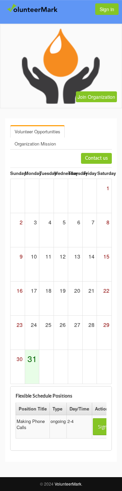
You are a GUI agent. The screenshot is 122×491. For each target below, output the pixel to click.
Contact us (96, 158)
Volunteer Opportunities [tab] (37, 131)
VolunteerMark (68, 484)
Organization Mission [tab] (35, 143)
